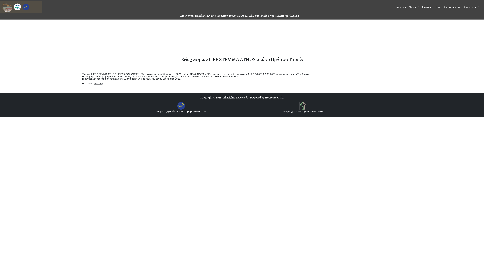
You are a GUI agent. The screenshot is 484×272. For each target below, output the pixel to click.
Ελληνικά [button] (470, 6)
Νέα (438, 6)
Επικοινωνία (452, 6)
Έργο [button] (413, 6)
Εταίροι (427, 6)
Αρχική (401, 6)
